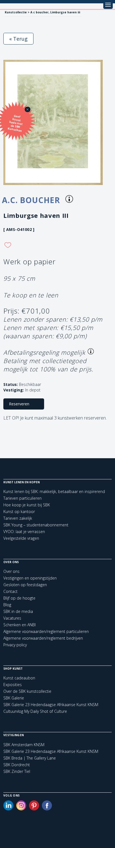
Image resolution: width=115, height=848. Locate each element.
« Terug (18, 38)
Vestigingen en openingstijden (30, 578)
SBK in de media (18, 611)
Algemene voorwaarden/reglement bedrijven (43, 638)
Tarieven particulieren (22, 498)
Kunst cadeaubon (19, 678)
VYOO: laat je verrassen (24, 531)
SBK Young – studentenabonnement (35, 524)
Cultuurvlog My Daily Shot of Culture (35, 711)
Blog (7, 604)
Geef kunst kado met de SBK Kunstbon (15, 123)
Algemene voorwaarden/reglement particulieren (46, 631)
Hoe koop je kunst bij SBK (26, 504)
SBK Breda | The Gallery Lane (29, 758)
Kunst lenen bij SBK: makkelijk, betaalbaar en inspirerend (54, 491)
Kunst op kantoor (19, 511)
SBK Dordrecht (16, 764)
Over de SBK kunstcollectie (27, 691)
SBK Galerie (13, 698)
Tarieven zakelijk (17, 518)
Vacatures (12, 618)
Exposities (12, 684)
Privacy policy (15, 644)
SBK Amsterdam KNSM (23, 744)
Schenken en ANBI (19, 624)
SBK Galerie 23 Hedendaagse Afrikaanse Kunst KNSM (50, 704)
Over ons (11, 571)
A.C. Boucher (32, 200)
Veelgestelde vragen (21, 538)
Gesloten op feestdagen (25, 584)
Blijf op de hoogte (19, 598)
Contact (10, 591)
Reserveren (19, 403)
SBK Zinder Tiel (16, 771)
